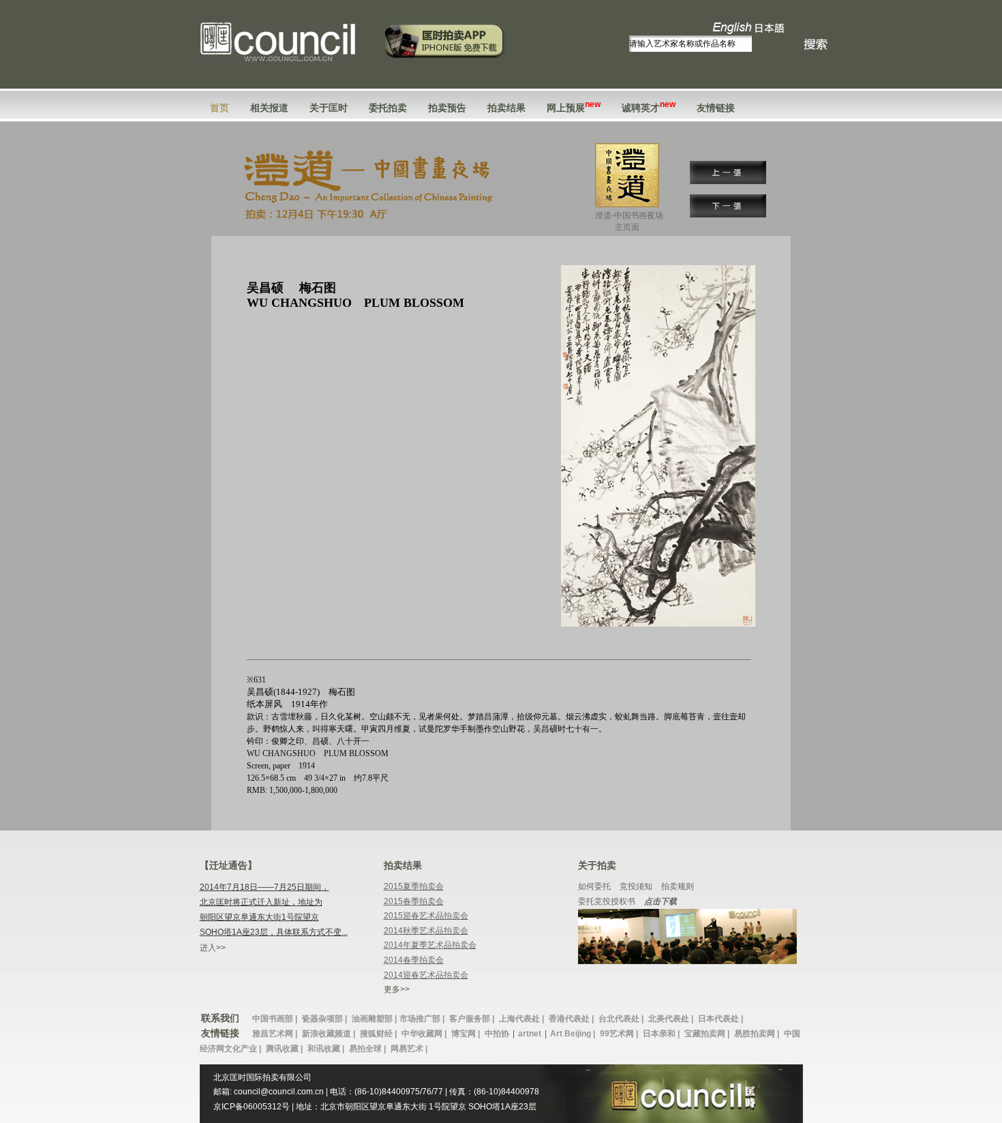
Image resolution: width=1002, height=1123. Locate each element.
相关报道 (269, 107)
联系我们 (220, 1018)
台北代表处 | (622, 1018)
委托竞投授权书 (606, 901)
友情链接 (716, 107)
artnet (529, 1033)
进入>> (213, 948)
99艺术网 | (620, 1033)
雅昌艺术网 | (275, 1033)
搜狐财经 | (379, 1033)
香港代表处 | (572, 1018)
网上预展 (574, 107)
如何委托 (594, 886)
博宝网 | (466, 1033)
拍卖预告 (447, 107)
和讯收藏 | (326, 1048)
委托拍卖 (388, 107)
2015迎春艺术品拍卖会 (426, 915)
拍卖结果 (506, 107)
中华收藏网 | (425, 1033)
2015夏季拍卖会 (414, 886)
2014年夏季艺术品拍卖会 (430, 945)
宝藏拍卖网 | (707, 1033)
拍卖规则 (677, 886)
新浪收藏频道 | (329, 1033)
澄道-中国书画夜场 (629, 221)
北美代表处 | (671, 1018)
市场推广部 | (422, 1018)
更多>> (397, 989)
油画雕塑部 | (374, 1018)
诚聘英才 (648, 107)
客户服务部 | (472, 1018)
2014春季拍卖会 (414, 960)
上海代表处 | (522, 1018)
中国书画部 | (275, 1018)
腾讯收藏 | (285, 1048)
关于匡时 (328, 107)
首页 (219, 107)
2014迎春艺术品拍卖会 (426, 975)
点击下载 (660, 901)
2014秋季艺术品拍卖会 (426, 930)
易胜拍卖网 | (757, 1033)
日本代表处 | (720, 1018)
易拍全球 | (368, 1048)
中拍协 (497, 1033)
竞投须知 (636, 886)
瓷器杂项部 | (325, 1018)
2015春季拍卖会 (414, 901)
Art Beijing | (573, 1033)
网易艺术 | (409, 1048)
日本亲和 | (662, 1033)
